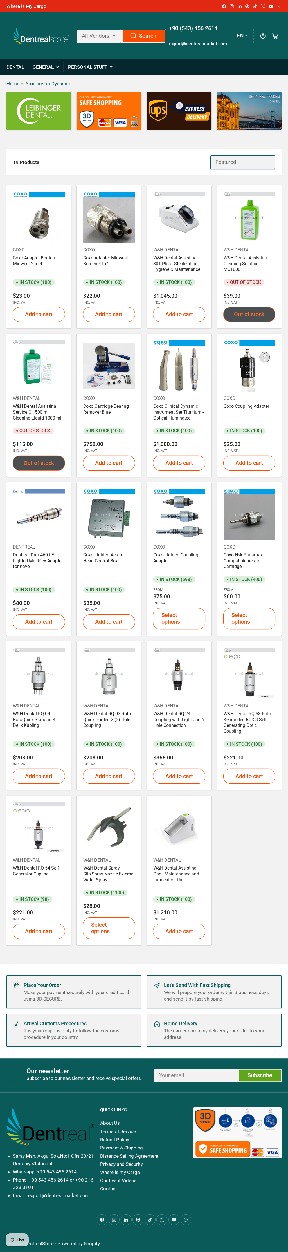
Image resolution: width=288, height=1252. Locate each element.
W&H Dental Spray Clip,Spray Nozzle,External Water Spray (109, 874)
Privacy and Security (121, 1164)
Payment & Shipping (121, 1148)
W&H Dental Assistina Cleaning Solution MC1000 (245, 263)
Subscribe (260, 1075)
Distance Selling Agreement (129, 1156)
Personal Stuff (87, 67)
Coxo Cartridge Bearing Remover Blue (106, 409)
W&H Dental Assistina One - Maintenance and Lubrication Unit (176, 874)
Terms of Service (118, 1131)
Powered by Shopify (78, 1243)
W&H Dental (167, 250)
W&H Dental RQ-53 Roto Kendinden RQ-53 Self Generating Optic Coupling (247, 722)
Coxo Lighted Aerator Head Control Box (104, 557)
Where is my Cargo (120, 1172)
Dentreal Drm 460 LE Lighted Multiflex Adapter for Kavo (38, 560)
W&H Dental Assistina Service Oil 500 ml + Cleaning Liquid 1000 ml (37, 412)
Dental (15, 67)
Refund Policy (114, 1139)
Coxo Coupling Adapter (246, 406)
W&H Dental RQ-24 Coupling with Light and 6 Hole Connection (178, 719)
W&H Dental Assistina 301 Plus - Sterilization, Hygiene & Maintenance (176, 263)
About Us (110, 1123)
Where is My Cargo (26, 6)
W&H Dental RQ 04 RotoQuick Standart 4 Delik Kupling (34, 719)
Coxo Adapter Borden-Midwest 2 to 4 (34, 260)
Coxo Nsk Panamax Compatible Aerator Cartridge (243, 560)
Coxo (19, 250)
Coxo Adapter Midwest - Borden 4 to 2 (106, 260)
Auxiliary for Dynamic (47, 83)
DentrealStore (39, 1243)
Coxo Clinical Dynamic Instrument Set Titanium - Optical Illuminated (178, 412)
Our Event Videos (118, 1180)
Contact (108, 1188)
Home (12, 83)
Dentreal (24, 547)
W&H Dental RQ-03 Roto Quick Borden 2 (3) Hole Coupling (107, 719)
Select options (170, 618)
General (43, 67)
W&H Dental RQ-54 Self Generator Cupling (36, 871)
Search (147, 36)
